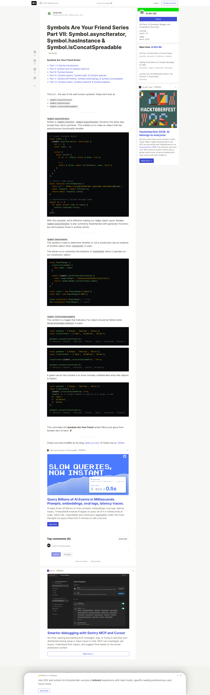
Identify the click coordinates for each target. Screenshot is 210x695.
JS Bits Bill (57, 13)
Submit (56, 554)
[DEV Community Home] (34, 3)
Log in (156, 3)
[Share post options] (35, 86)
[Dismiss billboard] (180, 675)
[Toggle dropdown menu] (127, 450)
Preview (67, 554)
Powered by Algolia (103, 3)
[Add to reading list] (34, 70)
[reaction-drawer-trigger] (35, 53)
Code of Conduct (81, 561)
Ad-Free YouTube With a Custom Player (155, 54)
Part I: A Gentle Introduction (64, 65)
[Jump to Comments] (34, 61)
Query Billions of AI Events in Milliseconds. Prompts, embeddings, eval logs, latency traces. (85, 501)
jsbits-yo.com (92, 443)
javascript (52, 53)
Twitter (120, 443)
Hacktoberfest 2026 (147, 147)
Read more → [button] (88, 654)
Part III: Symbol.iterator (61, 72)
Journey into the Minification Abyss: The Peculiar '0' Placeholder (156, 76)
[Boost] (34, 78)
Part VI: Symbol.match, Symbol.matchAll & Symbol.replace (80, 82)
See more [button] (53, 524)
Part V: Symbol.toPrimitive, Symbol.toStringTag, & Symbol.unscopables (86, 78)
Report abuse (96, 561)
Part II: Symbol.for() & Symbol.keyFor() (69, 69)
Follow (158, 19)
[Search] (41, 3)
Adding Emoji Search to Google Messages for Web (156, 65)
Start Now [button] (44, 691)
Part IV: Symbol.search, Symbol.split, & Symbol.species (78, 75)
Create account (169, 3)
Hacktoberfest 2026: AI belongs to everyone (154, 133)
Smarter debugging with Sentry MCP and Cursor (86, 633)
